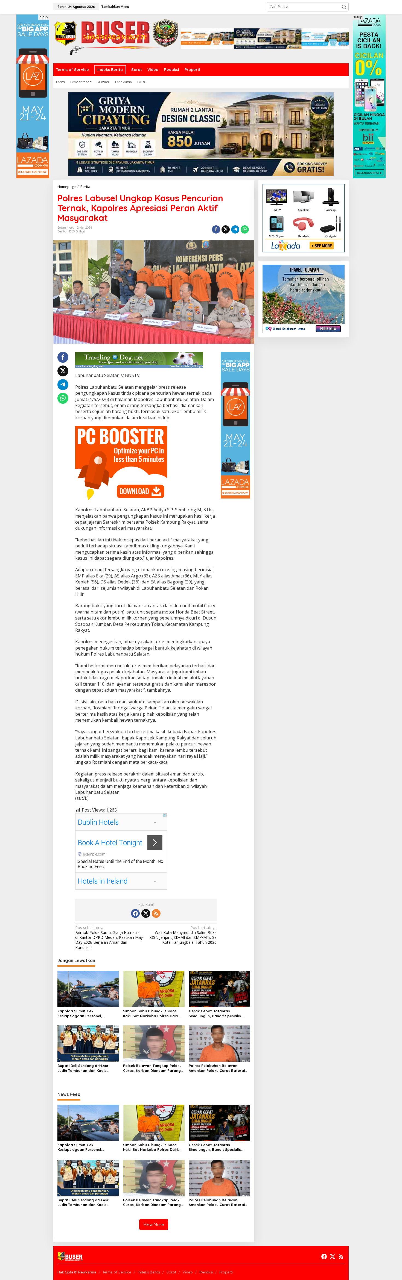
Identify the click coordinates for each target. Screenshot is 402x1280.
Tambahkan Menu (115, 6)
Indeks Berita (149, 1272)
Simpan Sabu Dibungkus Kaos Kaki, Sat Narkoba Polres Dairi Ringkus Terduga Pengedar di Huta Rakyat (150, 1013)
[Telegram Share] (235, 229)
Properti (226, 1272)
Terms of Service (117, 1272)
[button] (344, 6)
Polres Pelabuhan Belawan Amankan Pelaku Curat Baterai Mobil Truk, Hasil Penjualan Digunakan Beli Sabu (217, 1068)
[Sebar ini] (216, 229)
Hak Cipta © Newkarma (76, 1272)
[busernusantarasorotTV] (117, 38)
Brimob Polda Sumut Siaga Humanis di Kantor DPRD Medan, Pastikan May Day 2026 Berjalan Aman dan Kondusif (109, 937)
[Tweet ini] (226, 229)
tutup (44, 17)
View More (154, 1224)
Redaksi (206, 1272)
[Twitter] (145, 913)
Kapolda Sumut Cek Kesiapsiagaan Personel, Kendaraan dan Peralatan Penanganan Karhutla (81, 1013)
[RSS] (156, 913)
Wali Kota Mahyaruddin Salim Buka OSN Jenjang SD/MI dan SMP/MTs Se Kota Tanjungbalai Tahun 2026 (183, 935)
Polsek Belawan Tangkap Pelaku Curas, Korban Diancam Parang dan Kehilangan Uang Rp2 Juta (152, 1068)
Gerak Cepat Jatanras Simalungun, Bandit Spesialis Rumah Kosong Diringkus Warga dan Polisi (218, 1013)
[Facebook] (135, 913)
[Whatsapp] (245, 229)
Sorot (171, 1272)
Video (188, 1272)
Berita (61, 231)
